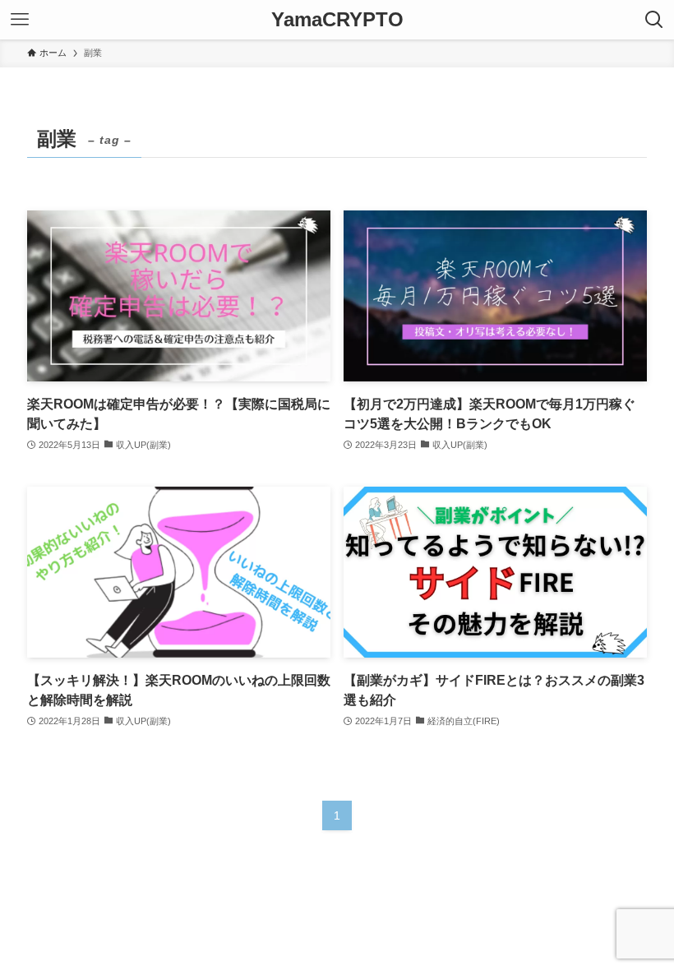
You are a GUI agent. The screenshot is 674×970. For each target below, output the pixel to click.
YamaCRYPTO (337, 20)
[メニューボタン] (19, 19)
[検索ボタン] (654, 19)
